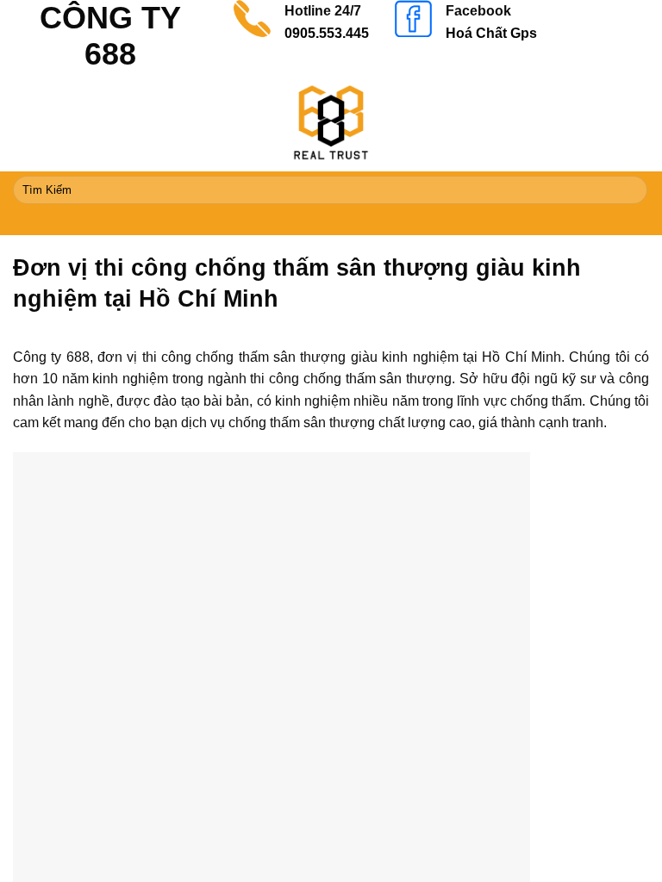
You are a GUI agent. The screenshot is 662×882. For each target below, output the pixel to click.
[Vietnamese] (619, 8)
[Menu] (331, 221)
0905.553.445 (326, 33)
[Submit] (631, 190)
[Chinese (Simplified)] (575, 8)
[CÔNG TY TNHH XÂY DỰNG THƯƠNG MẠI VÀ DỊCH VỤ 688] (331, 122)
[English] (597, 8)
